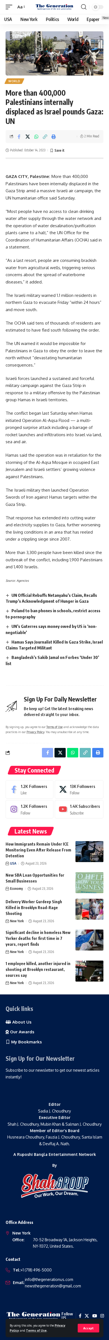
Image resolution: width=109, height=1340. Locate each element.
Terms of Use (36, 1330)
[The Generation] (54, 7)
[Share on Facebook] (19, 136)
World (14, 81)
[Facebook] (29, 789)
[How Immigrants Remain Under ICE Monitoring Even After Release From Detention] (89, 851)
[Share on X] (28, 136)
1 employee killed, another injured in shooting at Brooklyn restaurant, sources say (38, 969)
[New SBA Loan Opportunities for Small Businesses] (89, 882)
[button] (88, 1328)
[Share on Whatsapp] (36, 136)
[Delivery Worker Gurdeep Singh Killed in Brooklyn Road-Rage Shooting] (89, 909)
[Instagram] (29, 809)
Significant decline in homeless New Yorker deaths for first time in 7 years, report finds (38, 938)
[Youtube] (79, 809)
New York (17, 921)
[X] (79, 789)
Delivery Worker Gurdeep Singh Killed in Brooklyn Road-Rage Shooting (34, 907)
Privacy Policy (35, 732)
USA (13, 863)
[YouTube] (94, 1316)
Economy (16, 888)
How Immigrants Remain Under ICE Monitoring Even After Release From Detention (38, 850)
